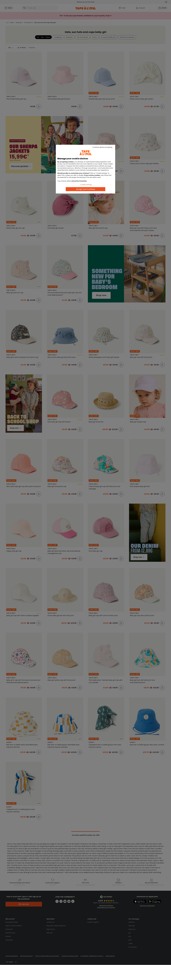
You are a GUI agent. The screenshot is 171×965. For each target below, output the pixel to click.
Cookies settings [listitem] (86, 185)
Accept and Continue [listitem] (85, 189)
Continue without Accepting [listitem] (102, 147)
